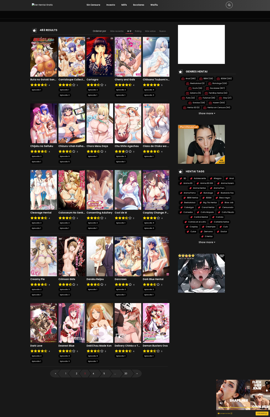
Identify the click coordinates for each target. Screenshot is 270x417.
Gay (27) (227, 97)
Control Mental (201, 217)
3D (184, 178)
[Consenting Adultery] (100, 189)
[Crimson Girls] (71, 256)
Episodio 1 (36, 90)
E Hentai (208, 236)
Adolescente (199, 178)
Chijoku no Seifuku (41, 146)
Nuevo (162, 31)
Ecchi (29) (197, 88)
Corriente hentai (221, 221)
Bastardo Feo (227, 193)
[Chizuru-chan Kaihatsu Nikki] (71, 123)
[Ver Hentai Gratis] (42, 4)
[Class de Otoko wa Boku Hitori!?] (156, 123)
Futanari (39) (208, 97)
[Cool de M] (128, 189)
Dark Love (36, 345)
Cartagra (92, 79)
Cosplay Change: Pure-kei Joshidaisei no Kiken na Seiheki (156, 212)
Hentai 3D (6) (193, 107)
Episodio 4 (149, 90)
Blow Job (228, 202)
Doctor (223, 231)
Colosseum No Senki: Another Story (71, 212)
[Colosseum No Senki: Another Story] (71, 189)
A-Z (129, 31)
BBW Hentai (192, 197)
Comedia (188, 212)
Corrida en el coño (197, 221)
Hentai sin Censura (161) (218, 107)
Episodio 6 (65, 156)
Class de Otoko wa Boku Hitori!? (156, 146)
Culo (225, 226)
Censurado (227, 207)
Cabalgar (189, 207)
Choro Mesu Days (97, 146)
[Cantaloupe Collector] (71, 56)
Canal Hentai (207, 207)
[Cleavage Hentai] (43, 189)
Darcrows (121, 279)
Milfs (124, 4)
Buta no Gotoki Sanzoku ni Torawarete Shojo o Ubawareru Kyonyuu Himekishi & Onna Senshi (43, 79)
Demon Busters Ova (155, 345)
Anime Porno (189, 193)
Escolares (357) (217, 88)
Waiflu (154, 4)
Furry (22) (190, 97)
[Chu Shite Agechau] (128, 123)
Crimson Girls (66, 279)
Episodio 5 (65, 161)
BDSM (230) (226, 78)
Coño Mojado (207, 212)
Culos (193, 231)
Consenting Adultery (99, 212)
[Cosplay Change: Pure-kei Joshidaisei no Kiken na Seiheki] (156, 189)
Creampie (210, 226)
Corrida (219, 217)
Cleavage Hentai (40, 212)
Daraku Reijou (95, 279)
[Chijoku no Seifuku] (43, 123)
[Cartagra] (100, 56)
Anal (231, 178)
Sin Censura (93, 4)
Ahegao (217, 178)
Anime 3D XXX (206, 183)
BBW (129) (208, 78)
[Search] (229, 5)
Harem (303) (218, 102)
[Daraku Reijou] (100, 256)
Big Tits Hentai (210, 202)
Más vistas (150, 31)
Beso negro (224, 197)
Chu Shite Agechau (127, 146)
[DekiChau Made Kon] (100, 322)
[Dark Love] (43, 322)
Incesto (110, 4)
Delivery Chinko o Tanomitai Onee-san (128, 345)
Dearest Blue (66, 345)
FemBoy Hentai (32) (217, 93)
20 (126, 373)
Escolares (138, 4)
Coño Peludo (227, 212)
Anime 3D (187, 183)
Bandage (208, 193)
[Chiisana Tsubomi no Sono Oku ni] (156, 56)
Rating (138, 31)
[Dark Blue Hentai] (156, 256)
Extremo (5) (195, 93)
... (115, 373)
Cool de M (121, 212)
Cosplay (193, 226)
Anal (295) (190, 78)
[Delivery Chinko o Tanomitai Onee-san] (128, 322)
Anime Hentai (199, 188)
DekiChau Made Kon (99, 345)
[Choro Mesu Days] (100, 123)
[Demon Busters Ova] (156, 322)
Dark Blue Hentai (153, 279)
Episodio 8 (93, 356)
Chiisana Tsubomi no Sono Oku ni (156, 79)
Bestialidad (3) (197, 83)
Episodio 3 (149, 95)
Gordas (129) (198, 102)
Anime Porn (218, 188)
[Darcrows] (128, 256)
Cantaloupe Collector (71, 79)
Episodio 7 (93, 361)
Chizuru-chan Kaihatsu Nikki (71, 146)
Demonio (208, 231)
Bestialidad (189, 202)
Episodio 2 (65, 95)
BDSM (208, 197)
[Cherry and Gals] (128, 56)
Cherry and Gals (125, 79)
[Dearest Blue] (71, 322)
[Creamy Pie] (43, 256)
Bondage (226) (219, 83)
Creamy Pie (37, 279)
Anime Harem (227, 183)
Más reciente (117, 31)
